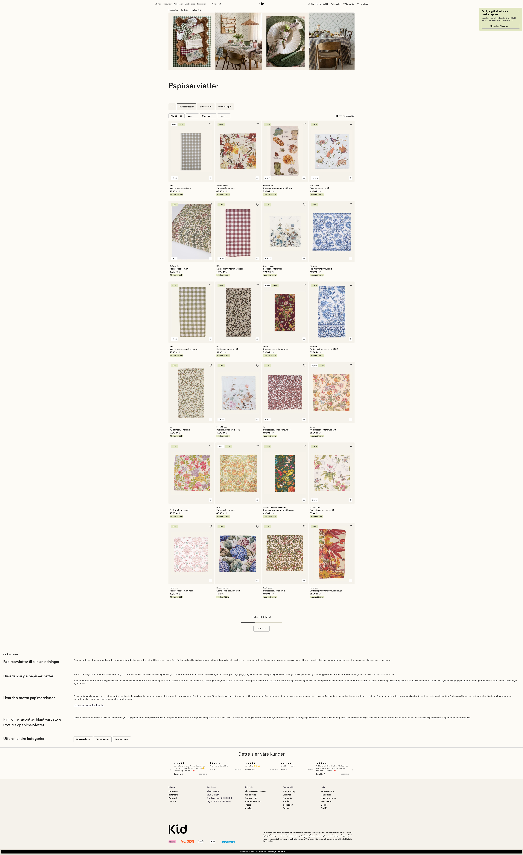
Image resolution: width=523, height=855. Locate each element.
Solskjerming (289, 791)
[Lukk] (518, 11)
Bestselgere (190, 4)
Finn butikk (326, 794)
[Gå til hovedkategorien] (172, 106)
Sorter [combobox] (190, 116)
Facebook (173, 791)
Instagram (173, 794)
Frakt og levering (328, 798)
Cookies (324, 805)
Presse (248, 805)
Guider (286, 808)
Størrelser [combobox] (206, 116)
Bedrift (324, 808)
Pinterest (172, 798)
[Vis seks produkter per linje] (340, 116)
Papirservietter (186, 106)
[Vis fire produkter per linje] (337, 116)
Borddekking (173, 10)
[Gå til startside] (261, 3)
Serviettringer (225, 106)
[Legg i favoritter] (210, 124)
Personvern (326, 801)
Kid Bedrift (216, 4)
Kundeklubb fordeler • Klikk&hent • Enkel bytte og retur (261, 852)
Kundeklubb (250, 794)
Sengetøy (287, 798)
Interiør (286, 801)
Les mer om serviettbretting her (89, 705)
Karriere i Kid (251, 798)
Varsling (248, 808)
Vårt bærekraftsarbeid (255, 791)
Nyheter (157, 4)
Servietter (184, 10)
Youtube (172, 801)
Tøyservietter (205, 106)
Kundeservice (327, 791)
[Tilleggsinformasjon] (179, 192)
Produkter (167, 4)
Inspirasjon (201, 4)
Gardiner (287, 794)
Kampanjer (178, 4)
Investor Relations (253, 801)
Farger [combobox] (222, 116)
